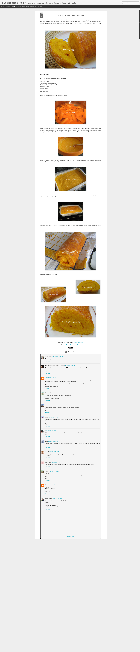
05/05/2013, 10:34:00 (58, 356)
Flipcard (8, 6)
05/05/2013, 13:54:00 (59, 392)
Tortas (79, 345)
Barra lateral (25, 6)
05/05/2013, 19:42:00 (53, 441)
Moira (46, 441)
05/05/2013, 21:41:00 (54, 451)
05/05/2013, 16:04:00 (53, 417)
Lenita (46, 471)
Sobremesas (73, 345)
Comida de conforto (78, 342)
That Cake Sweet (49, 392)
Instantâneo (33, 6)
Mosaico (18, 6)
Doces (68, 345)
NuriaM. (47, 451)
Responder (47, 361)
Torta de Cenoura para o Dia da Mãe (70, 15)
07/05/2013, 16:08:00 (56, 484)
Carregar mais (70, 536)
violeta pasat (48, 462)
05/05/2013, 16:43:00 (51, 430)
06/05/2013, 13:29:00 (57, 462)
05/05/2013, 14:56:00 (56, 405)
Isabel (46, 417)
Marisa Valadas (48, 356)
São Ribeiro (48, 405)
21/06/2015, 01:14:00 (57, 498)
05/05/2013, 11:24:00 (51, 377)
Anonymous (48, 484)
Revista (13, 6)
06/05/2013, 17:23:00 (53, 471)
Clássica (3, 6)
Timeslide (39, 6)
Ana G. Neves (48, 498)
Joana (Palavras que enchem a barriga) (54, 365)
